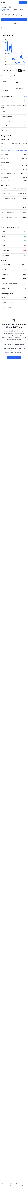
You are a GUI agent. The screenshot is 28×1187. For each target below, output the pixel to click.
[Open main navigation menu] (1, 2)
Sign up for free (23, 2)
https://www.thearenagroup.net (17, 150)
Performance (13, 23)
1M (7, 70)
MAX (23, 70)
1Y (16, 70)
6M (13, 70)
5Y (20, 70)
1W (4, 70)
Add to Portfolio (15, 19)
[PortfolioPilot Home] (4, 2)
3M (10, 70)
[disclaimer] (24, 96)
